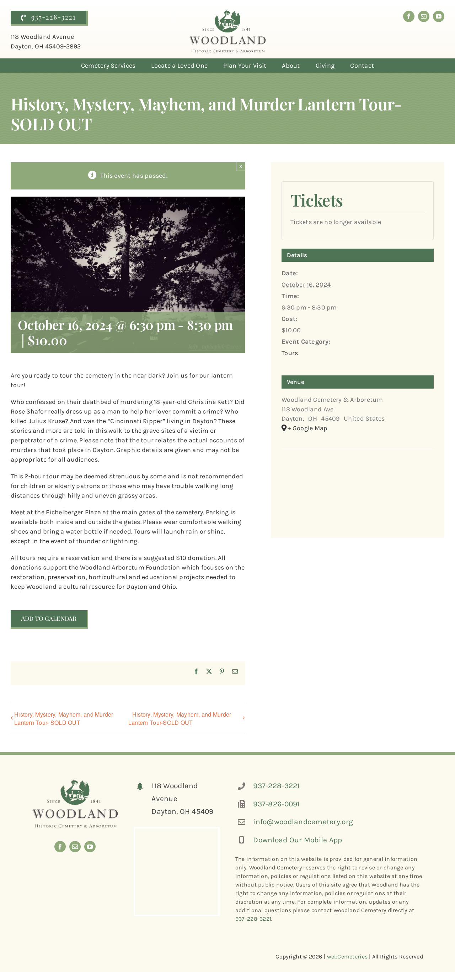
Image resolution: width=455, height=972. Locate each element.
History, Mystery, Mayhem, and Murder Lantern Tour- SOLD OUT (63, 718)
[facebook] (408, 16)
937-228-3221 (276, 785)
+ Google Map (307, 428)
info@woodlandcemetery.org (303, 821)
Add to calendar (48, 619)
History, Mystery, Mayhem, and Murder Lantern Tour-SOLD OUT (179, 718)
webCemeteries (347, 956)
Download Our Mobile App (297, 840)
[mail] (423, 16)
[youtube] (438, 16)
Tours (290, 353)
